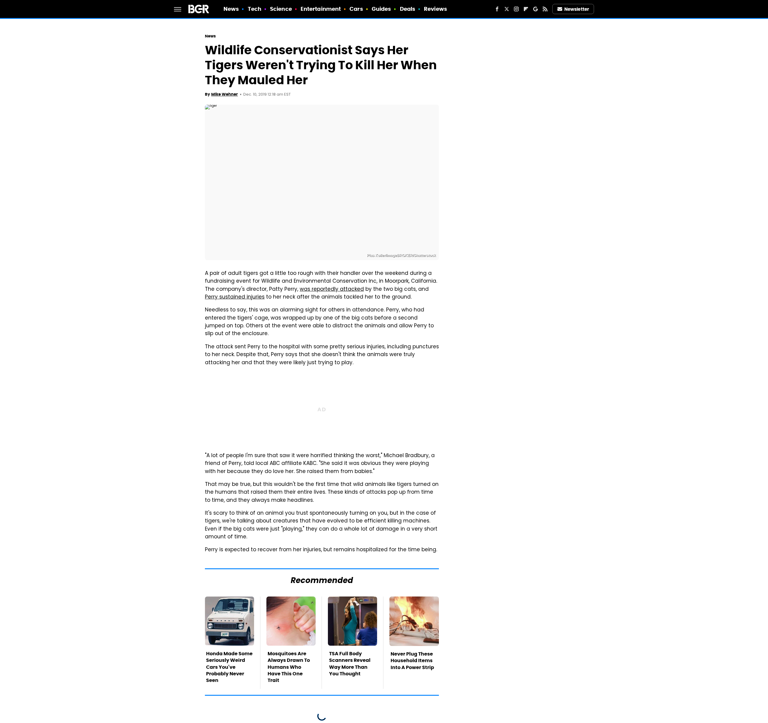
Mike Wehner (224, 94)
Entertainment (321, 8)
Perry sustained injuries (235, 297)
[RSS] (545, 9)
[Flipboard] (526, 9)
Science (281, 8)
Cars (356, 8)
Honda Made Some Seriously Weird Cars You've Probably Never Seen (229, 667)
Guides (381, 8)
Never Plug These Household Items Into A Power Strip (412, 661)
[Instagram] (516, 9)
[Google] (535, 9)
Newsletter (576, 9)
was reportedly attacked (332, 289)
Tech (254, 8)
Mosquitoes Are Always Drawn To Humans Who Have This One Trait (289, 667)
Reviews (435, 8)
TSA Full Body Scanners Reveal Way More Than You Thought (349, 663)
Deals (408, 8)
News (231, 8)
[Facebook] (497, 9)
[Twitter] (506, 9)
